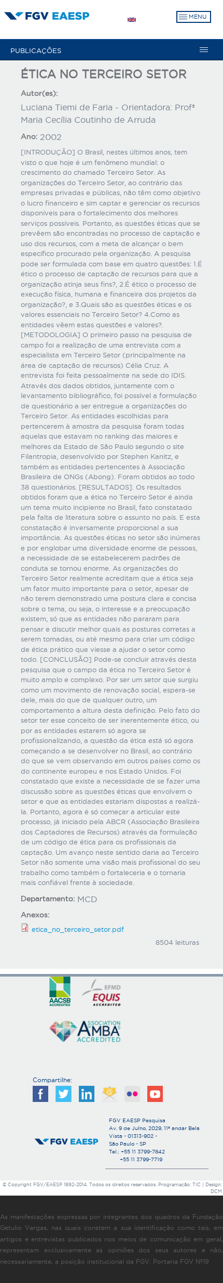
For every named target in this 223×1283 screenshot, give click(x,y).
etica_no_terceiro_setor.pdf (78, 929)
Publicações (35, 50)
